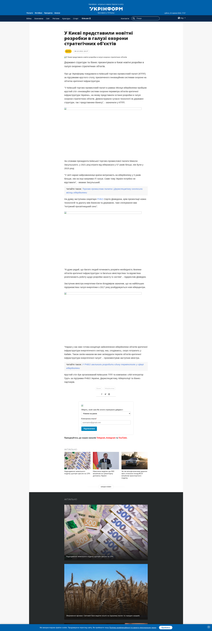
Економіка (38, 18)
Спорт (76, 18)
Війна (29, 18)
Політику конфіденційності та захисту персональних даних (132, 628)
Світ (48, 18)
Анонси (57, 13)
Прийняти (165, 628)
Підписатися (89, 429)
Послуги (29, 13)
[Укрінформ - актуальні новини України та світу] (105, 8)
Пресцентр (48, 13)
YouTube (123, 438)
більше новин (106, 486)
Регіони (56, 18)
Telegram (101, 438)
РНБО (100, 199)
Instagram (110, 438)
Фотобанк (38, 13)
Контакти (125, 18)
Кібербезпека (109, 388)
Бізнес (99, 388)
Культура (66, 18)
